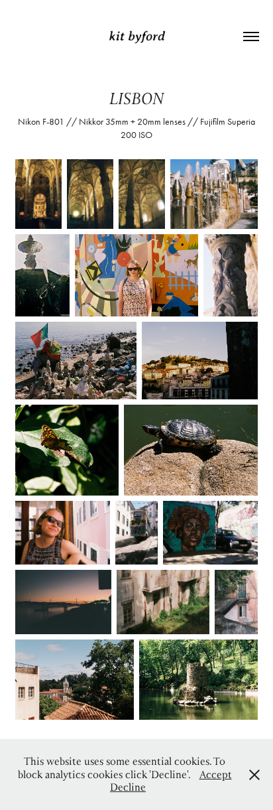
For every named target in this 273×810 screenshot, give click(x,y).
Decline (128, 786)
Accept (215, 774)
